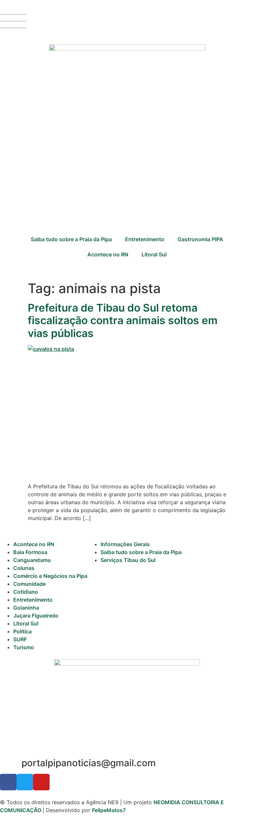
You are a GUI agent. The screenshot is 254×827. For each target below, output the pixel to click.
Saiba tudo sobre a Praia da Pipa (71, 239)
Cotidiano (25, 591)
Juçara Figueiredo (36, 615)
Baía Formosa (30, 552)
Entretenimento (144, 239)
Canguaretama (32, 560)
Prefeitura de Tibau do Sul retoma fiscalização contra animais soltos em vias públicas (123, 320)
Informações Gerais (125, 544)
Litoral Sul (154, 254)
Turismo (23, 647)
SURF (20, 639)
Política (22, 631)
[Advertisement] (127, 174)
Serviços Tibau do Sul (128, 560)
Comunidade (29, 584)
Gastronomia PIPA (200, 239)
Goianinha (26, 607)
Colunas (23, 568)
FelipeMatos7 (109, 810)
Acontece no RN (107, 254)
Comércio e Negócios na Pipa (50, 576)
